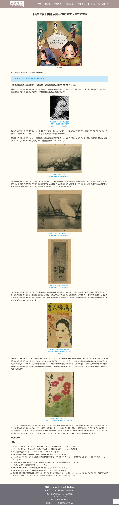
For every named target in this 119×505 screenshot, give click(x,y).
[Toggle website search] (108, 4)
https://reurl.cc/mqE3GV (66, 476)
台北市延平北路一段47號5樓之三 (62, 494)
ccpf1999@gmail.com (62, 499)
